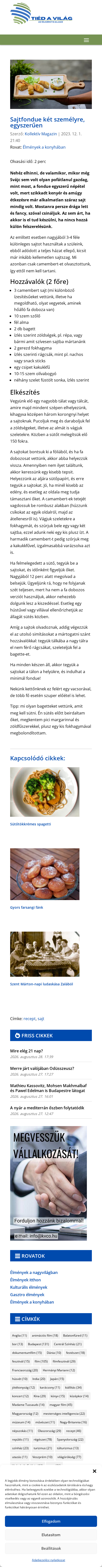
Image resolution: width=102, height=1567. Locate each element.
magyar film (61, 1405)
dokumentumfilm (27, 1353)
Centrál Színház (68, 1344)
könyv (58, 1396)
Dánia (54, 1353)
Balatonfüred (75, 1335)
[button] (94, 1471)
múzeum (21, 1422)
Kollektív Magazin (41, 134)
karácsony (50, 1387)
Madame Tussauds (28, 1405)
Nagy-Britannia (73, 1422)
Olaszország (49, 1431)
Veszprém (42, 1457)
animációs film (45, 1335)
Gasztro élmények (27, 1295)
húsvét (19, 1379)
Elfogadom (51, 1521)
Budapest (38, 1344)
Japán (57, 1379)
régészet (43, 1439)
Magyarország (25, 1413)
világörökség (69, 1457)
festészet (75, 1353)
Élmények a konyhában (44, 147)
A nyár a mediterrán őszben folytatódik (47, 1108)
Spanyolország (70, 1439)
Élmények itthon (25, 1280)
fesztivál (21, 1361)
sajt (41, 1018)
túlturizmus (68, 1448)
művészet (45, 1422)
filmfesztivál (64, 1361)
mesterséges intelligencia (64, 1413)
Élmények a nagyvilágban (34, 1273)
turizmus (43, 1448)
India (38, 1379)
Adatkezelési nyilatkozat (48, 1560)
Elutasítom (51, 1534)
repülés (20, 1439)
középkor (79, 1396)
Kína (40, 1396)
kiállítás (73, 1387)
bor (17, 1344)
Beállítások (51, 1548)
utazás (19, 1457)
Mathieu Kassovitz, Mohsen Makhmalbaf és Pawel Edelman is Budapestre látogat (48, 1088)
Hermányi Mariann (59, 1370)
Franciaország (25, 1370)
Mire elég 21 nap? (26, 1051)
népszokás (22, 1431)
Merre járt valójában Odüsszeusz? (42, 1068)
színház (20, 1448)
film (41, 1361)
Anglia (19, 1335)
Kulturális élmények (28, 1288)
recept (30, 1018)
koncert (20, 1396)
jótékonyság (23, 1387)
